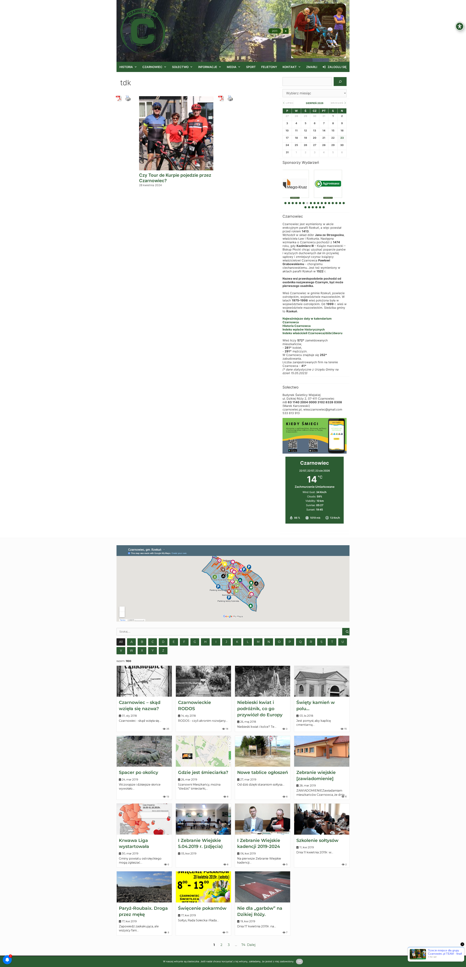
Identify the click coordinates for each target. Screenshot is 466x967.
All (121, 642)
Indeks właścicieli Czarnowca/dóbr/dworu (312, 333)
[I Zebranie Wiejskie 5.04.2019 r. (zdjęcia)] (203, 819)
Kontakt (290, 67)
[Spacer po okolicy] (144, 751)
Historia (126, 67)
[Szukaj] (340, 81)
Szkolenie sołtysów (317, 840)
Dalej (251, 944)
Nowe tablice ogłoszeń (262, 772)
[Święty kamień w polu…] (321, 681)
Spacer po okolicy (138, 772)
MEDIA (231, 67)
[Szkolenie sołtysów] (321, 819)
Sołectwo (180, 67)
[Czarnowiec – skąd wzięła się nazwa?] (144, 681)
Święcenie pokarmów (202, 908)
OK (299, 961)
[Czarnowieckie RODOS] (203, 681)
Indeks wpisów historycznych (304, 329)
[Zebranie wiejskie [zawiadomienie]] (321, 751)
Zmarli (311, 67)
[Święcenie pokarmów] (203, 886)
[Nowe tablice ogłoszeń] (262, 751)
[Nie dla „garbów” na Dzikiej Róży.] (262, 886)
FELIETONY (269, 67)
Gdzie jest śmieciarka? (203, 772)
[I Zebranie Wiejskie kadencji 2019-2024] (262, 819)
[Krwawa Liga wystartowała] (144, 819)
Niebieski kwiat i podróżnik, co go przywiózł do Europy (260, 708)
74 (243, 944)
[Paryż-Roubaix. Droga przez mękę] (144, 886)
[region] (318, 31)
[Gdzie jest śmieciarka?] (203, 751)
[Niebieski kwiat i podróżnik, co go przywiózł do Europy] (262, 681)
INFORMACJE (207, 67)
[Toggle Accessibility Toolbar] (459, 26)
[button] (286, 31)
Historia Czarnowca (297, 326)
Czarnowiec (152, 67)
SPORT (251, 67)
